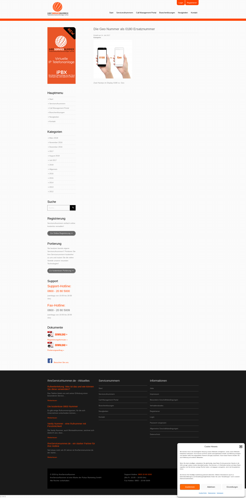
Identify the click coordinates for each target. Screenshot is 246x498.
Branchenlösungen (167, 13)
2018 (51, 165)
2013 (51, 187)
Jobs (152, 388)
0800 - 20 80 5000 (58, 291)
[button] (241, 446)
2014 (51, 183)
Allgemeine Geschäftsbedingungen (164, 428)
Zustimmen (190, 487)
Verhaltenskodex (156, 406)
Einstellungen (232, 487)
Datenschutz (212, 493)
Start (111, 13)
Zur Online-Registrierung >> (61, 233)
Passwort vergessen (158, 423)
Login (181, 3)
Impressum (220, 493)
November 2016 (55, 142)
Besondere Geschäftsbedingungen (164, 400)
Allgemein (53, 169)
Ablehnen (211, 487)
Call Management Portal (146, 13)
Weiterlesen (52, 400)
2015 (51, 178)
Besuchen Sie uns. (61, 362)
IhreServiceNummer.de (58, 9)
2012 (51, 191)
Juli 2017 (53, 160)
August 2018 (54, 156)
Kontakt (194, 13)
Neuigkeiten (183, 13)
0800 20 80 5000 (145, 474)
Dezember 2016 (55, 147)
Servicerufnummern (124, 13)
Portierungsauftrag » (55, 350)
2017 (51, 151)
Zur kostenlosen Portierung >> (61, 271)
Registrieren (192, 3)
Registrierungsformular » (57, 340)
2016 (51, 174)
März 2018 (53, 138)
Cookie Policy (203, 493)
